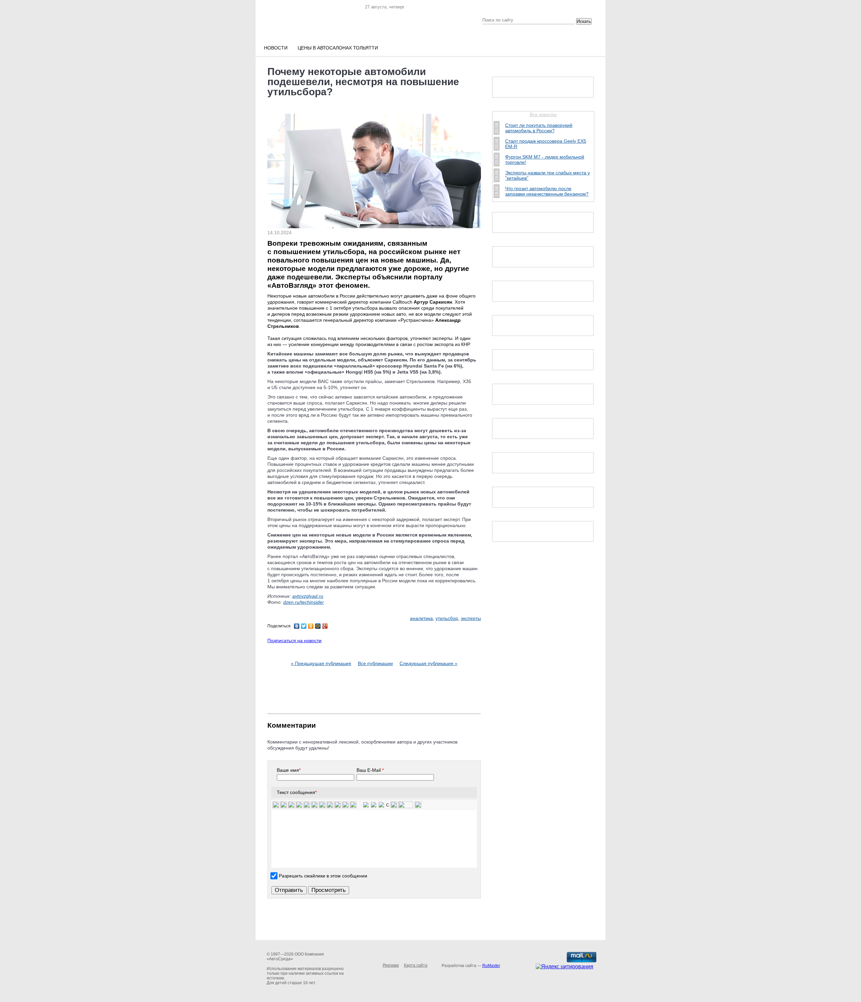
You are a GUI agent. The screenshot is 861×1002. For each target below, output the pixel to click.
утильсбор (447, 618)
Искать (584, 21)
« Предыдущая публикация (321, 663)
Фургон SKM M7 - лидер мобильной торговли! (544, 159)
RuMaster (491, 965)
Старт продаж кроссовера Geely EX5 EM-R (545, 143)
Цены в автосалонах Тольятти (338, 47)
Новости (276, 47)
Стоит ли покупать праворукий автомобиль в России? (538, 128)
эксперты (471, 618)
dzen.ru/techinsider (303, 602)
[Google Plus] (325, 626)
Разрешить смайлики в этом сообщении (323, 875)
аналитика (421, 618)
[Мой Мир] (318, 626)
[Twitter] (303, 626)
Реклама (391, 965)
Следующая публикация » (428, 663)
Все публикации (375, 663)
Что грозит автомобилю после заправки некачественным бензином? (547, 191)
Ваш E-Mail (370, 770)
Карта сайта (415, 965)
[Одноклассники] (310, 626)
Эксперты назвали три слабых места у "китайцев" (547, 175)
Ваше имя (289, 770)
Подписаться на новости (294, 640)
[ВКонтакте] (296, 626)
